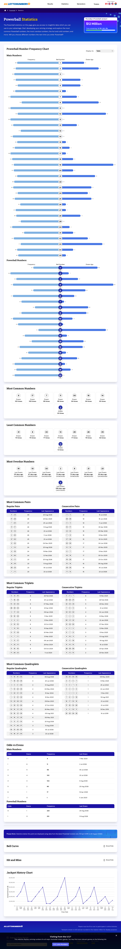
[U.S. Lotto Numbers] (112, 4)
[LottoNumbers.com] (5, 10)
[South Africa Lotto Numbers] (115, 4)
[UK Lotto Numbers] (109, 4)
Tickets (96, 4)
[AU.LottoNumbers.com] (17, 5)
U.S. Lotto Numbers (60, 944)
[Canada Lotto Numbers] (106, 4)
